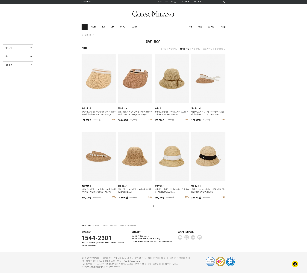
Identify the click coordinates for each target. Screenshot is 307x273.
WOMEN (123, 27)
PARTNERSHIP (131, 225)
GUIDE (122, 225)
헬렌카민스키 (89, 35)
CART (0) (173, 1)
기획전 (200, 27)
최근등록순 (173, 49)
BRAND (93, 27)
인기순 (163, 49)
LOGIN (160, 1)
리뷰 (190, 27)
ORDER (180, 1)
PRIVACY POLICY (87, 225)
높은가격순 (207, 49)
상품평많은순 (220, 49)
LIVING (134, 27)
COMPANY (104, 225)
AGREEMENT (114, 225)
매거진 (223, 27)
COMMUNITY (197, 1)
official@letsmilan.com (131, 261)
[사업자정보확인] (111, 264)
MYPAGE (188, 1)
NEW (103, 27)
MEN (112, 27)
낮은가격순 (196, 49)
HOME (97, 225)
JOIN (166, 1)
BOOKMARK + (86, 2)
